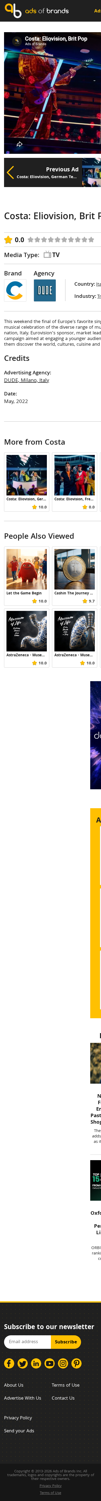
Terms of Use (65, 1386)
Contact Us (63, 1399)
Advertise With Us (22, 1399)
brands (47, 10)
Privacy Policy (18, 1418)
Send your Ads (19, 1431)
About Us (13, 1386)
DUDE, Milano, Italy (26, 381)
